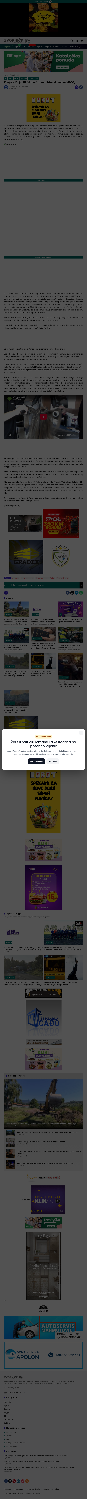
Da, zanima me (36, 761)
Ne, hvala (53, 761)
